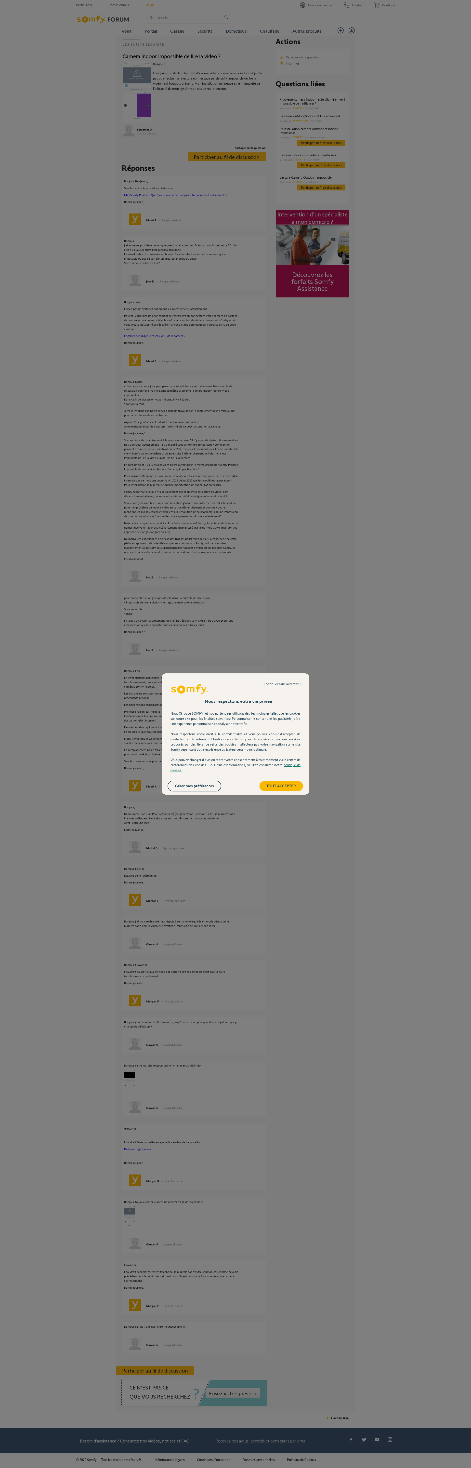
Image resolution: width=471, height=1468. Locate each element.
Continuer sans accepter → (283, 684)
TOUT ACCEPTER (281, 785)
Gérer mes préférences (194, 785)
